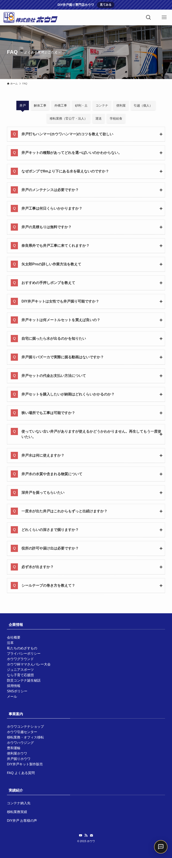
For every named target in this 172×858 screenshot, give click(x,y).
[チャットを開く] (161, 847)
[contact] (91, 835)
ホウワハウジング (20, 742)
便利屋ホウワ (17, 753)
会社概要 (13, 637)
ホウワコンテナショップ (25, 726)
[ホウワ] (30, 17)
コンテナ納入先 (18, 803)
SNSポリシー (17, 691)
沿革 (10, 643)
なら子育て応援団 (20, 675)
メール (12, 696)
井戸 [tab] (22, 105)
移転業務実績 (17, 812)
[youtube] (81, 835)
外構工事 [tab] (60, 105)
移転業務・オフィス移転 (25, 737)
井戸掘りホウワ (18, 759)
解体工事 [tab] (40, 105)
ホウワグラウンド (20, 659)
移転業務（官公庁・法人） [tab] (68, 118)
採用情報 (13, 686)
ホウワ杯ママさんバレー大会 (29, 664)
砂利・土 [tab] (81, 105)
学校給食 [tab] (116, 118)
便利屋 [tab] (121, 105)
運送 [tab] (98, 118)
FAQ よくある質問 (21, 773)
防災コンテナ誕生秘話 (24, 680)
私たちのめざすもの (22, 648)
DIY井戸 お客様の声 (22, 820)
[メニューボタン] (164, 17)
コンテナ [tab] (102, 105)
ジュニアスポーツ (20, 669)
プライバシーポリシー (24, 653)
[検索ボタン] (148, 17)
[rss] (86, 835)
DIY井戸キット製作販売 (25, 764)
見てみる (106, 4)
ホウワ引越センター (22, 732)
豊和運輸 (13, 748)
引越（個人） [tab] (143, 105)
